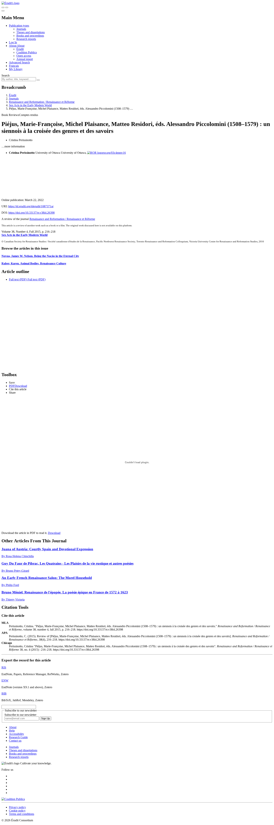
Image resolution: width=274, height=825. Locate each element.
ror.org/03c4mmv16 (114, 152)
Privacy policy (17, 807)
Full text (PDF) (18, 279)
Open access (23, 55)
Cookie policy (17, 810)
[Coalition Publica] (13, 799)
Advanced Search (19, 62)
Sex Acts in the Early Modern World (30, 105)
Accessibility (16, 733)
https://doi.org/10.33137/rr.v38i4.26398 (31, 212)
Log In (13, 42)
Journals (21, 29)
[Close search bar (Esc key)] (6, 7)
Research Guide (18, 737)
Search (5, 75)
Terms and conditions (21, 814)
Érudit (20, 49)
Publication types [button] (19, 25)
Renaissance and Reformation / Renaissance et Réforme (42, 101)
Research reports (26, 39)
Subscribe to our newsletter (20, 714)
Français (14, 65)
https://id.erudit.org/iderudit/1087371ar (30, 206)
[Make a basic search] (2, 7)
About (20, 45)
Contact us (15, 740)
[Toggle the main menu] (2, 10)
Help (12, 730)
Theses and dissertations (30, 32)
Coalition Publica (26, 52)
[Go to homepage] (10, 3)
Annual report (24, 59)
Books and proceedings (30, 35)
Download (54, 532)
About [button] (13, 45)
